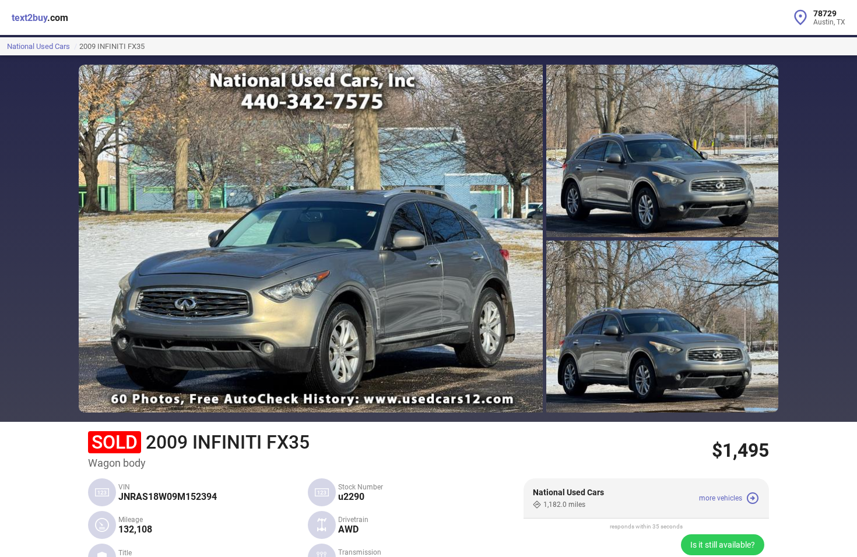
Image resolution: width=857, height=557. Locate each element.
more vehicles (720, 498)
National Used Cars (38, 46)
